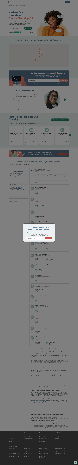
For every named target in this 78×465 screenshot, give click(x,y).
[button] (48, 238)
